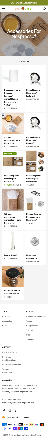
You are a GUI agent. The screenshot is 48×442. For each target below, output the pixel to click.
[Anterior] (2, 2)
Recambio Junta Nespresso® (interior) (33, 140)
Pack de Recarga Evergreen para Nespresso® (33, 217)
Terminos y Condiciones (7, 370)
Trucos (29, 321)
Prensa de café (10, 255)
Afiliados (30, 339)
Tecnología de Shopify (32, 435)
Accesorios (7, 321)
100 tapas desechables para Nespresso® (12, 140)
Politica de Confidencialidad (9, 358)
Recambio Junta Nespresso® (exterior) (33, 93)
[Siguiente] (45, 2)
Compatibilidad (32, 325)
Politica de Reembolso (11, 364)
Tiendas (29, 330)
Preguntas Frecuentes (35, 316)
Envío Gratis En (24, 3)
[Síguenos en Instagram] (9, 410)
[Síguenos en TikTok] (15, 410)
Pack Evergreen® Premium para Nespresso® (11, 178)
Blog (28, 335)
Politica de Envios (9, 352)
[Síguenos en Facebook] (3, 410)
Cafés (4, 325)
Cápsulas (6, 316)
